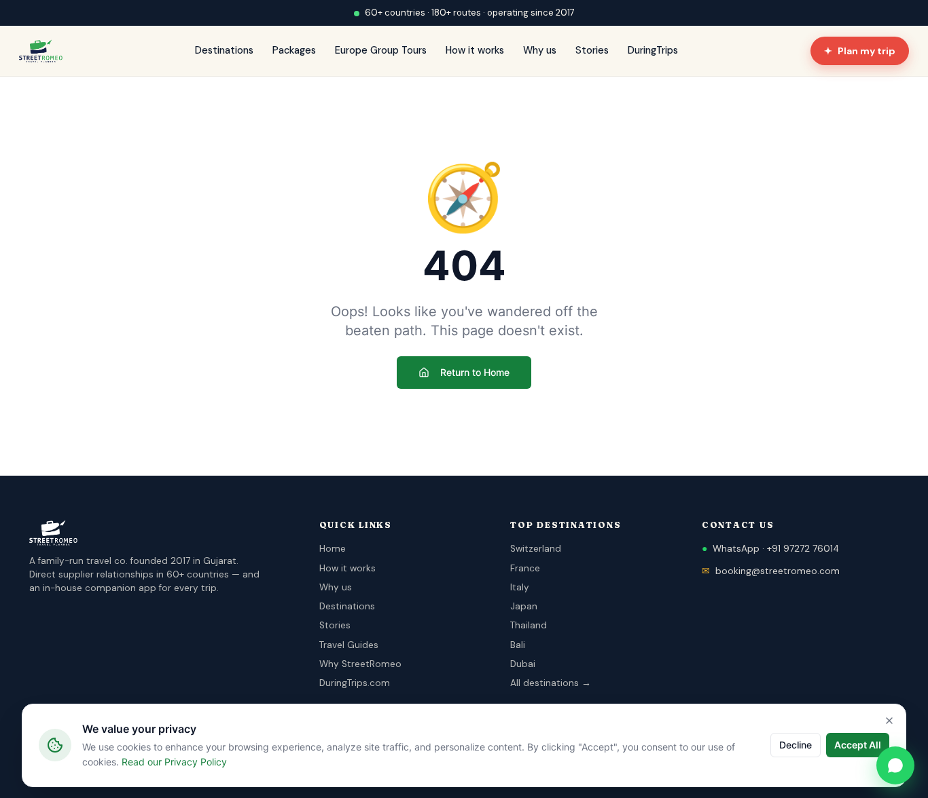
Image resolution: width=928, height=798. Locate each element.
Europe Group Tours (381, 50)
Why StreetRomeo (360, 664)
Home (332, 548)
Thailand (528, 625)
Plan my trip (859, 51)
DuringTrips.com (354, 683)
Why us (539, 50)
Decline (795, 744)
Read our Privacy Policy (174, 761)
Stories (592, 50)
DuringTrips (653, 50)
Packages (294, 50)
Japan (523, 606)
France (525, 568)
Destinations (224, 50)
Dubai (522, 664)
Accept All (857, 744)
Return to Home (475, 372)
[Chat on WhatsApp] (895, 765)
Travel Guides (348, 645)
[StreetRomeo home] (41, 51)
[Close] (889, 720)
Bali (517, 645)
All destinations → (550, 683)
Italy (519, 587)
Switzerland (535, 548)
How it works (475, 50)
